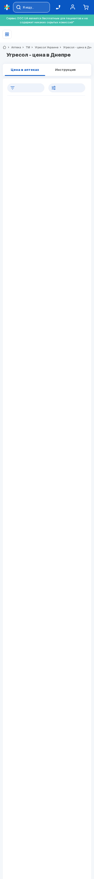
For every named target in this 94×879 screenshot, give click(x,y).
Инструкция (65, 70)
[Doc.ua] (7, 7)
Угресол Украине (44, 47)
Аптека (14, 47)
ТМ (26, 47)
